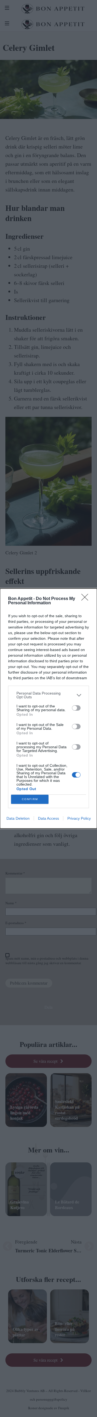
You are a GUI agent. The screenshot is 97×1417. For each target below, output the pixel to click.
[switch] (76, 708)
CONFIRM (30, 799)
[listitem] (48, 695)
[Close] (86, 599)
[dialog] (48, 708)
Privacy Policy (79, 818)
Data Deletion (18, 818)
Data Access (48, 818)
